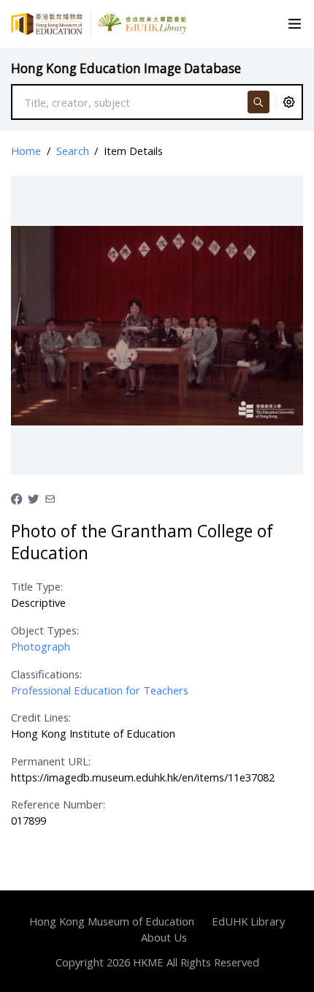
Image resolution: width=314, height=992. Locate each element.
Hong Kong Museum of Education (111, 921)
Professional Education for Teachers (99, 690)
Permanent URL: (51, 761)
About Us (164, 937)
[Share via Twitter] (33, 497)
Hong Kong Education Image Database (126, 68)
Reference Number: (58, 804)
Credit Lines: (41, 717)
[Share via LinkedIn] (50, 497)
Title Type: (37, 586)
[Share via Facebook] (16, 497)
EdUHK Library (248, 921)
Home (26, 150)
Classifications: (46, 674)
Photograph (40, 646)
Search (72, 150)
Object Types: (45, 630)
